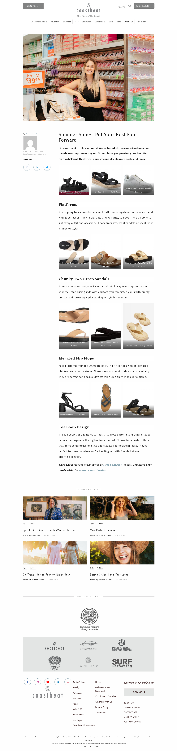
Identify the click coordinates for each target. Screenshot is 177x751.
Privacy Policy (101, 707)
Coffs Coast (130, 712)
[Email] (67, 681)
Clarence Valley (132, 708)
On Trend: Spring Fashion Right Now (46, 574)
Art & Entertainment (39, 22)
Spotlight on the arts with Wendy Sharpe (49, 530)
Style (111, 22)
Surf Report (141, 22)
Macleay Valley (131, 717)
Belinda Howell (31, 134)
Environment (100, 22)
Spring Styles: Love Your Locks (109, 574)
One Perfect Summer (103, 530)
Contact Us (100, 713)
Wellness (67, 22)
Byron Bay (129, 703)
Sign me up (33, 6)
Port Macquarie (132, 722)
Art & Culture (79, 682)
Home (98, 682)
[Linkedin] (36, 167)
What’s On (129, 22)
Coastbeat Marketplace (84, 725)
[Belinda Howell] (38, 143)
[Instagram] (37, 681)
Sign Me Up (139, 692)
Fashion (33, 523)
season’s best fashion (92, 470)
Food (77, 22)
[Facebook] (26, 167)
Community (86, 22)
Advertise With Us (103, 702)
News (119, 22)
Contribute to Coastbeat (106, 696)
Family (76, 688)
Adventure (55, 22)
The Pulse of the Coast (88, 16)
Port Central (111, 465)
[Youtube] (47, 681)
